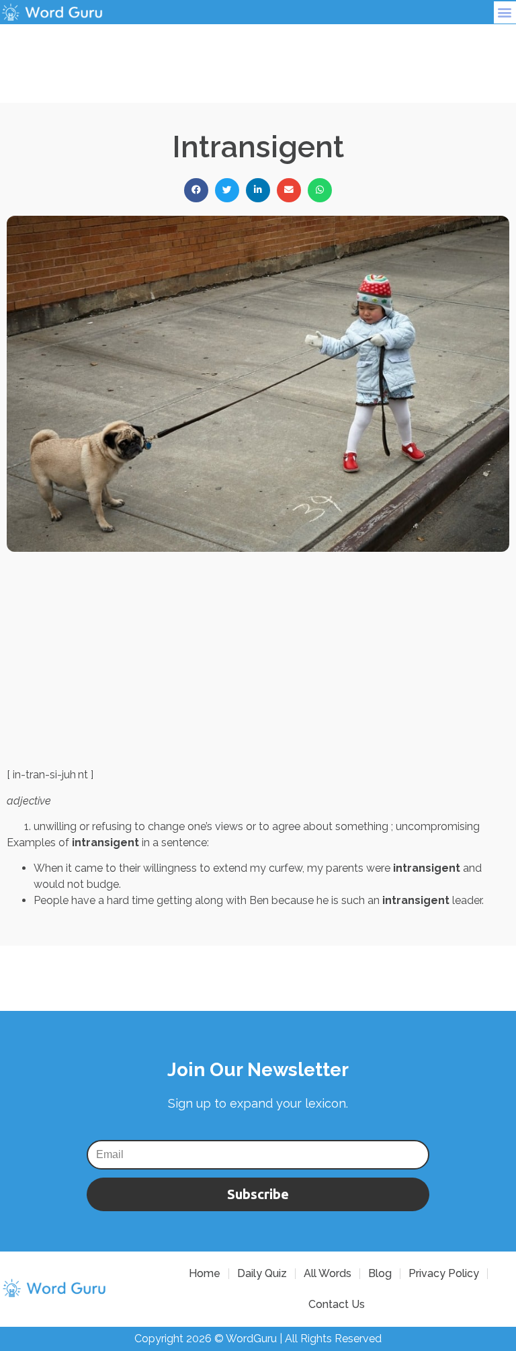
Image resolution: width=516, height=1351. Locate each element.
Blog (380, 1273)
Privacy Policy (443, 1273)
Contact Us (336, 1304)
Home (204, 1273)
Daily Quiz (262, 1273)
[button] (505, 12)
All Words (327, 1273)
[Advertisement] (258, 54)
